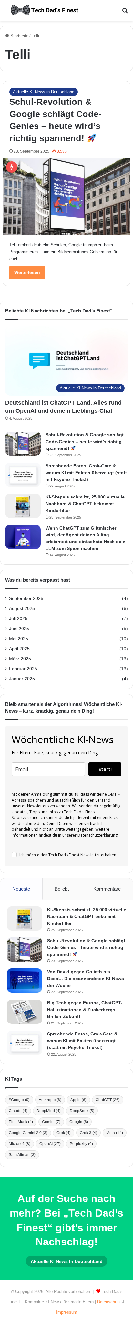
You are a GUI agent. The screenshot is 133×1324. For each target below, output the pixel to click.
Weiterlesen (27, 272)
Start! (105, 769)
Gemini (51, 1122)
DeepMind (48, 1111)
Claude (18, 1111)
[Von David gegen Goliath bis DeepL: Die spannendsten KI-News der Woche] (24, 980)
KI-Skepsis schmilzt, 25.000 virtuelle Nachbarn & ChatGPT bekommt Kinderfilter (85, 503)
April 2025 (19, 648)
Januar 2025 (22, 678)
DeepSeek (82, 1111)
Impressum (66, 1312)
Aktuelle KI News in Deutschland (43, 91)
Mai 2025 (18, 638)
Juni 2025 (19, 628)
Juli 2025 (18, 618)
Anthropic (50, 1100)
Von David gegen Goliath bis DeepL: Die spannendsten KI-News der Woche (85, 978)
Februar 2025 (23, 668)
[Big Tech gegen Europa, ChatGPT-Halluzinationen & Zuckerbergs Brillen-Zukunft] (24, 1012)
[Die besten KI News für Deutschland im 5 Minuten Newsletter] (45, 10)
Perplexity (81, 1144)
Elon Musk (21, 1122)
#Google (19, 1100)
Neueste (21, 889)
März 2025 (20, 658)
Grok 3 (88, 1133)
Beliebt (62, 889)
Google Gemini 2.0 (28, 1133)
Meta (114, 1133)
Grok (63, 1133)
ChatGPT (108, 1100)
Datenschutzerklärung (97, 835)
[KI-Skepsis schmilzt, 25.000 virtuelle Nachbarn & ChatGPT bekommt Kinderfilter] (23, 506)
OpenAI (50, 1144)
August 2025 (22, 608)
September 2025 (26, 598)
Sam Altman (22, 1155)
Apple (78, 1100)
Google (78, 1122)
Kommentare (107, 889)
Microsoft (19, 1144)
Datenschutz (109, 1301)
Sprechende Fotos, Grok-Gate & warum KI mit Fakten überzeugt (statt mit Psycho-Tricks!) (86, 472)
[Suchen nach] (125, 12)
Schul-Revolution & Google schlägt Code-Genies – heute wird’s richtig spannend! (85, 441)
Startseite (18, 35)
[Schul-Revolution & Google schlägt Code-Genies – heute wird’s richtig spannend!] (66, 196)
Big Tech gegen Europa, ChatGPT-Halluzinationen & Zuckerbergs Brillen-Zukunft (84, 1009)
